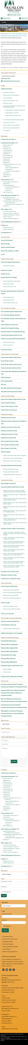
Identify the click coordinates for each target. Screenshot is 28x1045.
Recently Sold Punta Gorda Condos (11, 391)
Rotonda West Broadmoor (8, 641)
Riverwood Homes (6, 349)
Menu (4, 22)
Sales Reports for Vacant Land (13, 115)
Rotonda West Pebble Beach (9, 651)
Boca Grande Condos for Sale (10, 444)
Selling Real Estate (6, 89)
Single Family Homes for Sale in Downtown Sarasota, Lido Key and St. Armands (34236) (14, 491)
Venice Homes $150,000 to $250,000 (12, 592)
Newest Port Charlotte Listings (10, 328)
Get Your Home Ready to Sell (10, 100)
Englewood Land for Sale (8, 437)
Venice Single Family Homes (9, 586)
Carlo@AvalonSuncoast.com (11, 81)
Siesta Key (6, 162)
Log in (2, 1038)
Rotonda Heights (7, 669)
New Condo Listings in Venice (10, 606)
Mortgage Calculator (8, 941)
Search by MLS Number (8, 247)
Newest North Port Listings (9, 277)
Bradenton (5, 146)
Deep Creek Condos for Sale (9, 406)
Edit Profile (7, 1038)
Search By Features (7, 240)
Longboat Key (6, 152)
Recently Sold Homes (8, 297)
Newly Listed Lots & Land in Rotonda (12, 461)
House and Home (7, 185)
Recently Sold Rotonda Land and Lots (12, 474)
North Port (5, 153)
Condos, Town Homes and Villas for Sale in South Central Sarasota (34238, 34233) (13, 562)
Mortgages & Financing (11, 199)
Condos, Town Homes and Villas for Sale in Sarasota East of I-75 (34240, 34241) (13, 554)
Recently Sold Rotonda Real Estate (11, 465)
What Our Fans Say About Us (10, 951)
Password (4, 886)
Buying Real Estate (8, 197)
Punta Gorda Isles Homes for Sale (11, 368)
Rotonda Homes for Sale (8, 417)
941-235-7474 (15, 15)
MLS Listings (5, 209)
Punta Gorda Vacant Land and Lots (11, 364)
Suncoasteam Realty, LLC (17, 1039)
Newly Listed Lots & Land (9, 286)
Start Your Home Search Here (10, 939)
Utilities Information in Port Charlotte (11, 633)
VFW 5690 (6, 174)
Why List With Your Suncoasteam (11, 125)
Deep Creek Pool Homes (8, 403)
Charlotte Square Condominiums (11, 628)
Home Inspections (7, 97)
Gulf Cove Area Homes (9, 342)
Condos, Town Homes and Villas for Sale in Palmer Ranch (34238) (13, 550)
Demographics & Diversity (9, 181)
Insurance (8, 188)
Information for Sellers (8, 92)
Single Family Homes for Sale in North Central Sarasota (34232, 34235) (14, 499)
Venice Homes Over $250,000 (10, 595)
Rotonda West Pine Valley (8, 655)
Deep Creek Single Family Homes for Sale (13, 399)
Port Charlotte (6, 155)
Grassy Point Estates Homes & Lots (11, 335)
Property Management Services (10, 221)
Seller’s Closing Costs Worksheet (11, 127)
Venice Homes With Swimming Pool (12, 598)
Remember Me (7, 892)
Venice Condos (5, 602)
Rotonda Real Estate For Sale (10, 215)
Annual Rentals (6, 949)
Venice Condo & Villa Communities (11, 609)
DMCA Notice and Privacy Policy (10, 1028)
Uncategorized (5, 232)
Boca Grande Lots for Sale (9, 448)
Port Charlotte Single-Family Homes (11, 311)
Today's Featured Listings (9, 218)
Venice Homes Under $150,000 (11, 590)
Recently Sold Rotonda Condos (11, 471)
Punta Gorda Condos (7, 361)
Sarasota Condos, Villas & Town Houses (13, 528)
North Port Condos (6, 270)
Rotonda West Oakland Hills (9, 648)
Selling (5, 206)
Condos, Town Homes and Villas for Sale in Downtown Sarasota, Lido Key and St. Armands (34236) (15, 534)
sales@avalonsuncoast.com (14, 980)
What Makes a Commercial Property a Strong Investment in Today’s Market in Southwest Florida (12, 713)
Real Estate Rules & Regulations (14, 204)
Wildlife (5, 176)
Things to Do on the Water (12, 171)
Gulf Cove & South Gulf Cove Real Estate (13, 338)
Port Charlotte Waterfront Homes (10, 315)
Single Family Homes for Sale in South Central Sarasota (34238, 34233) (14, 519)
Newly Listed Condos (8, 283)
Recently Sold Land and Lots (10, 302)
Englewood (6, 148)
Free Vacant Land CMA (9, 122)
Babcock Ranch (7, 145)
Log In (3, 254)
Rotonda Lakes (7, 672)
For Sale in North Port (8, 211)
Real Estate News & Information (11, 201)
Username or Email (6, 881)
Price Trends (9, 67)
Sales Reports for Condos (12, 112)
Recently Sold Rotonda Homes (10, 469)
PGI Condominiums (7, 381)
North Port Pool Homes (9, 265)
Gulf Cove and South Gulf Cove (10, 621)
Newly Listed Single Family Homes (11, 281)
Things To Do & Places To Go (10, 164)
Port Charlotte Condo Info (8, 625)
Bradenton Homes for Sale (9, 575)
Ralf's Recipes (6, 192)
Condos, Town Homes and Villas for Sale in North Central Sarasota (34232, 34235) (13, 542)
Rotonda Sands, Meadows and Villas (12, 676)
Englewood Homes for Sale (9, 430)
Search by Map (5, 243)
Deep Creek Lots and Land (9, 410)
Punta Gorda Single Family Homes (11, 357)
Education (5, 183)
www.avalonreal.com (7, 1023)
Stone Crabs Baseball (11, 167)
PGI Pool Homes (6, 377)
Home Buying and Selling (8, 195)
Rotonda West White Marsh (9, 662)
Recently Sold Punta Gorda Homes (11, 388)
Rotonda (5, 159)
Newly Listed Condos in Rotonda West (12, 458)
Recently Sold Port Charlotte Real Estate (13, 331)
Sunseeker (8, 169)
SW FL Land (6, 216)
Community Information (8, 143)
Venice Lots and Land (7, 613)
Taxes (7, 190)
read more (9, 966)
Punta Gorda (6, 157)
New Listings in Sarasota (8, 483)
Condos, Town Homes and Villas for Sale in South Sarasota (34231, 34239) (13, 566)
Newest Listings (5, 452)
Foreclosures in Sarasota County (11, 578)
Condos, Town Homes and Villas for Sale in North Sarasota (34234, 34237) (13, 546)
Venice (5, 172)
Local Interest (6, 150)
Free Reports (6, 130)
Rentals (3, 225)
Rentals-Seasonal (7, 229)
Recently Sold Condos (8, 300)
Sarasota (5, 160)
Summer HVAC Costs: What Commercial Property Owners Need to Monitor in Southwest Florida (13, 693)
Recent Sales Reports (8, 944)
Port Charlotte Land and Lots (9, 324)
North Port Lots (5, 274)
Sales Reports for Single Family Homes (15, 110)
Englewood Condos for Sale (9, 434)
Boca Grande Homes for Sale (9, 441)
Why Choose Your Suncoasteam (11, 95)
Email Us (6, 18)
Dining (7, 165)
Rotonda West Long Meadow (9, 644)
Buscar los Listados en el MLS (10, 251)
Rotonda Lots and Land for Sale (10, 427)
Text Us (24, 18)
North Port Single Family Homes (10, 262)
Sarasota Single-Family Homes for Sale (12, 487)
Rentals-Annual (7, 227)
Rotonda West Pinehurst (8, 658)
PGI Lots (3, 384)
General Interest (5, 179)
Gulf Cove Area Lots (8, 345)
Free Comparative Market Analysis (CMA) (13, 119)
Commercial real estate (7, 139)
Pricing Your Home (8, 103)
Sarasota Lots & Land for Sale (10, 571)
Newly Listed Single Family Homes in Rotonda (14, 455)
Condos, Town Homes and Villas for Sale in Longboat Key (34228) (13, 538)
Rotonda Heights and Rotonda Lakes (12, 665)
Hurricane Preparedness (12, 187)
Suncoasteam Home (8, 936)
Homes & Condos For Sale (9, 213)
